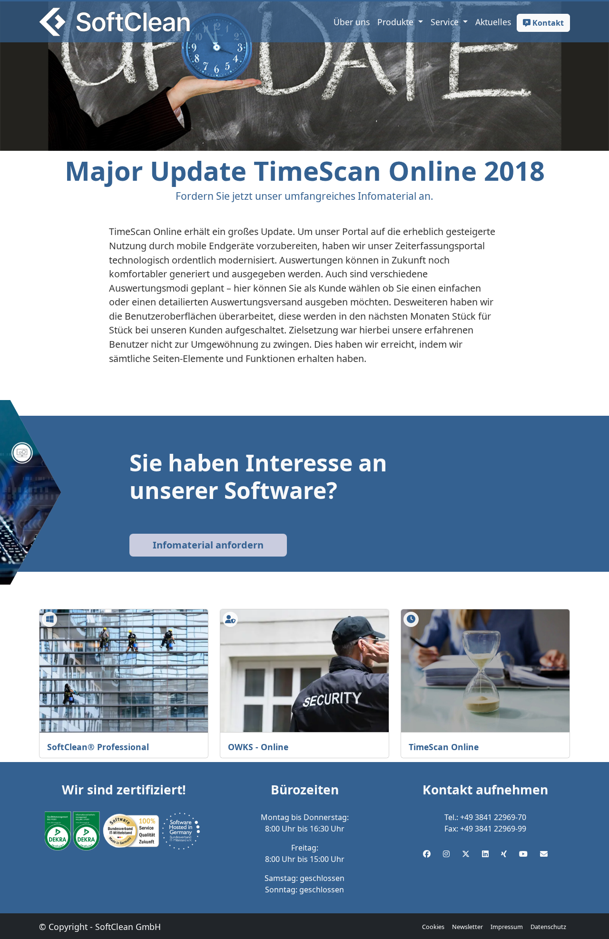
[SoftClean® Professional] (123, 671)
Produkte (396, 22)
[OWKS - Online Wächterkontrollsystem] (304, 671)
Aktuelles (493, 22)
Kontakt (547, 23)
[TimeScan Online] (485, 671)
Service (446, 22)
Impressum (507, 926)
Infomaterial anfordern (208, 544)
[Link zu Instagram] (446, 854)
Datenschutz (548, 926)
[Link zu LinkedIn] (485, 854)
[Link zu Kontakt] (544, 854)
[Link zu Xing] (504, 854)
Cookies (433, 926)
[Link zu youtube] (523, 854)
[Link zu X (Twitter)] (466, 854)
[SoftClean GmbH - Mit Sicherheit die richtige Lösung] (114, 22)
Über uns (352, 22)
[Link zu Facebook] (427, 854)
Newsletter (467, 926)
